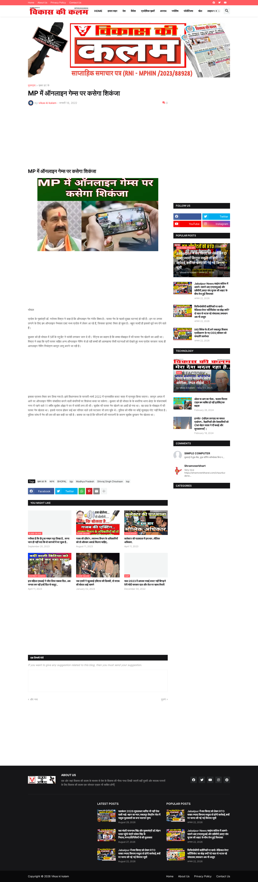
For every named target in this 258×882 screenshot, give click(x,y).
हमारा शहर (112, 10)
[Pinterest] (89, 491)
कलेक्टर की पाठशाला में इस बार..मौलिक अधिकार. (142, 540)
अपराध (163, 10)
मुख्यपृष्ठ (32, 85)
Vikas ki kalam (60, 876)
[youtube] (225, 2)
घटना (52, 481)
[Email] (96, 491)
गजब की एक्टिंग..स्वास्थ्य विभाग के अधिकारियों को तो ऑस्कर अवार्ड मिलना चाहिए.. (97, 540)
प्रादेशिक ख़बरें (148, 10)
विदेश (133, 10)
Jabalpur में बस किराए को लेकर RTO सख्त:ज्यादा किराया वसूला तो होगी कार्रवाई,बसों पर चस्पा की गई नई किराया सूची (139, 853)
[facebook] (214, 2)
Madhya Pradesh (85, 481)
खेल (200, 10)
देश (124, 10)
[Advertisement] (98, 136)
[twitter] (219, 2)
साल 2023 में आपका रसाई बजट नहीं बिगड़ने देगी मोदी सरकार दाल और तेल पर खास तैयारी (145, 582)
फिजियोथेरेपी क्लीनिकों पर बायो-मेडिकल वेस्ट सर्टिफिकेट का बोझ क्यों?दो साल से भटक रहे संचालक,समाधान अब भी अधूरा (211, 311)
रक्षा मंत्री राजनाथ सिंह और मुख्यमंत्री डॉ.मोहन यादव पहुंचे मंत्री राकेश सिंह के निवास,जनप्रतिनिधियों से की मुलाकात (139, 834)
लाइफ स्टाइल (213, 10)
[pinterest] (227, 780)
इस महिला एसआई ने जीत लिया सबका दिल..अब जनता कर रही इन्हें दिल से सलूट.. (49, 582)
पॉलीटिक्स (188, 10)
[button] (217, 11)
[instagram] (218, 780)
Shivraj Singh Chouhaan (110, 481)
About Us (42, 2)
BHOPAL (61, 481)
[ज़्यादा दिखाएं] (104, 491)
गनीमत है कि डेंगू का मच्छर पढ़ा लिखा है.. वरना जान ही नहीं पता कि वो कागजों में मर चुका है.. (48, 540)
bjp (71, 481)
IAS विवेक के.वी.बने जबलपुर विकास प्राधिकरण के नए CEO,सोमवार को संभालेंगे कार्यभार (211, 333)
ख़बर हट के (44, 85)
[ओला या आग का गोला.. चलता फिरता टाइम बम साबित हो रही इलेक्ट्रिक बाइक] (182, 403)
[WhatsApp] (82, 491)
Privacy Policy (58, 2)
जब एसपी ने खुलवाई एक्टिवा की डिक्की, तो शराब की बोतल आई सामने (98, 582)
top (127, 481)
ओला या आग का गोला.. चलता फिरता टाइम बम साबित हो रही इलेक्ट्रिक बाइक (210, 402)
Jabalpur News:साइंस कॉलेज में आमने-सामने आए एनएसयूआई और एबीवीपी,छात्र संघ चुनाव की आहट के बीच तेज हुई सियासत (211, 289)
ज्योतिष (175, 10)
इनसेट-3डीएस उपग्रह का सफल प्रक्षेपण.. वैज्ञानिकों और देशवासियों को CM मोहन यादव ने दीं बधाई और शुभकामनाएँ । (211, 423)
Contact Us (75, 2)
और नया (34, 699)
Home (31, 2)
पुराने (163, 699)
